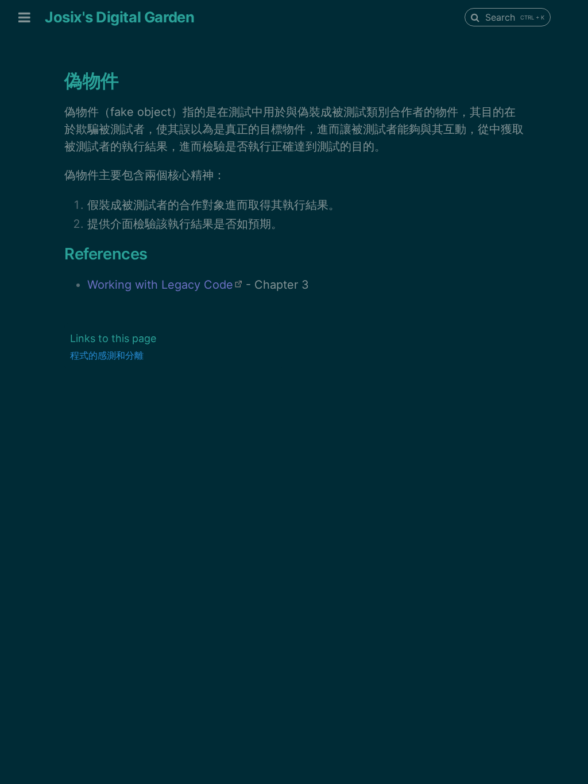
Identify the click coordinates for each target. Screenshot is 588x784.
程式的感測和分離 (107, 355)
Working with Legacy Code (160, 285)
